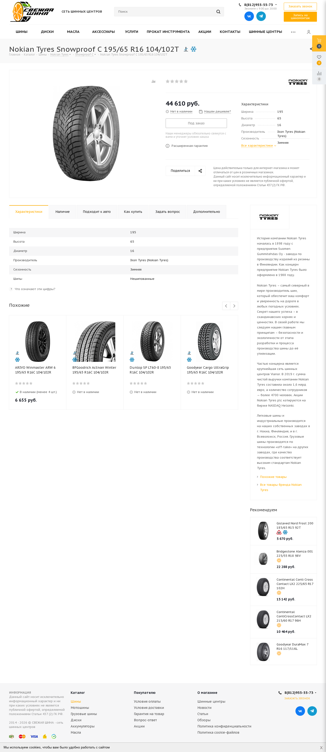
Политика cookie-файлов (218, 732)
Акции (139, 726)
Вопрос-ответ (145, 720)
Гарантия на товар (149, 714)
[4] (181, 81)
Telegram (261, 16)
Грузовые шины (84, 714)
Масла (76, 732)
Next (234, 306)
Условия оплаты (147, 701)
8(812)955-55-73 (258, 4)
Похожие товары (273, 477)
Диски (76, 720)
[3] (177, 81)
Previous (226, 306)
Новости (204, 708)
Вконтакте (249, 16)
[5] (186, 81)
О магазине (207, 693)
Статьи (202, 714)
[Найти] (218, 11)
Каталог (78, 693)
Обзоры (203, 720)
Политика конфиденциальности (224, 726)
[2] (172, 81)
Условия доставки (149, 708)
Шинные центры (211, 701)
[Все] (293, 32)
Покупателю (145, 693)
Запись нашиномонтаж (300, 16)
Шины (76, 701)
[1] (168, 81)
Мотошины (80, 708)
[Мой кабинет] (308, 32)
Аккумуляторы (83, 726)
